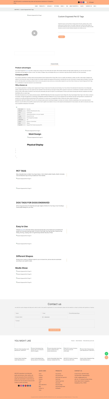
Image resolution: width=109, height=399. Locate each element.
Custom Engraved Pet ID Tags (27, 9)
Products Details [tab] (54, 63)
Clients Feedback (79, 340)
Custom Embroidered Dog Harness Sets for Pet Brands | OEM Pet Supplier (38, 359)
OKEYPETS (16, 9)
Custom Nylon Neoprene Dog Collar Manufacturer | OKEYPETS (87, 359)
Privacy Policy (75, 396)
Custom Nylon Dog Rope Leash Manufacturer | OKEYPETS (20, 359)
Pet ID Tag (27, 70)
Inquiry (61, 36)
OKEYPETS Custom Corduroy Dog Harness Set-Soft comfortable (71, 359)
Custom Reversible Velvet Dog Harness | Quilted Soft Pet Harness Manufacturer (54, 359)
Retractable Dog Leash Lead (88, 340)
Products (73, 340)
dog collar (22, 229)
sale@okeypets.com (82, 377)
